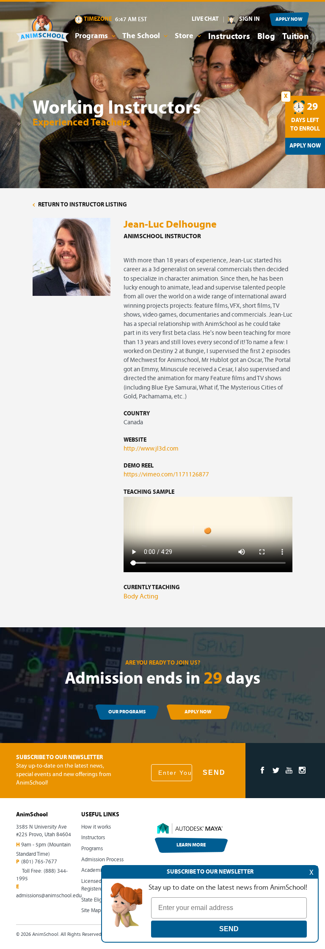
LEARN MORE (191, 845)
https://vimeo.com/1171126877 (166, 475)
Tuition (295, 37)
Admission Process (102, 860)
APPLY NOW (289, 19)
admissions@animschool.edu (49, 896)
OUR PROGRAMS (127, 712)
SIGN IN (249, 19)
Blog (266, 37)
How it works (96, 827)
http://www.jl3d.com (151, 449)
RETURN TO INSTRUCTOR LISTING (82, 205)
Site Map (91, 910)
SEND (214, 772)
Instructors (229, 37)
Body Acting (141, 596)
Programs (92, 849)
